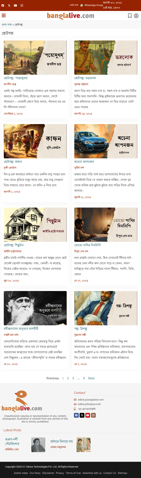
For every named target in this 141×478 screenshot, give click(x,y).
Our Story (35, 473)
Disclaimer (48, 473)
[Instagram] (22, 5)
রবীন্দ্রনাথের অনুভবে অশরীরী (21, 328)
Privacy (60, 473)
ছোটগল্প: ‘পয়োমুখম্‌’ (16, 78)
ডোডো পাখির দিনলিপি (87, 245)
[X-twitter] (9, 5)
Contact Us (109, 473)
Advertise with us (92, 473)
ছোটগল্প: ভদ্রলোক (85, 78)
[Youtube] (15, 5)
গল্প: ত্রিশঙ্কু (80, 328)
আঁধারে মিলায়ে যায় (61, 441)
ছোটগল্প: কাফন (13, 162)
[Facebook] (3, 5)
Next (91, 378)
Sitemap (122, 473)
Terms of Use (73, 473)
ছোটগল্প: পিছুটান (14, 245)
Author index (21, 473)
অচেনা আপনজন (84, 162)
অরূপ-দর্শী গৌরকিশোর (12, 442)
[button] (74, 5)
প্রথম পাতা (7, 25)
